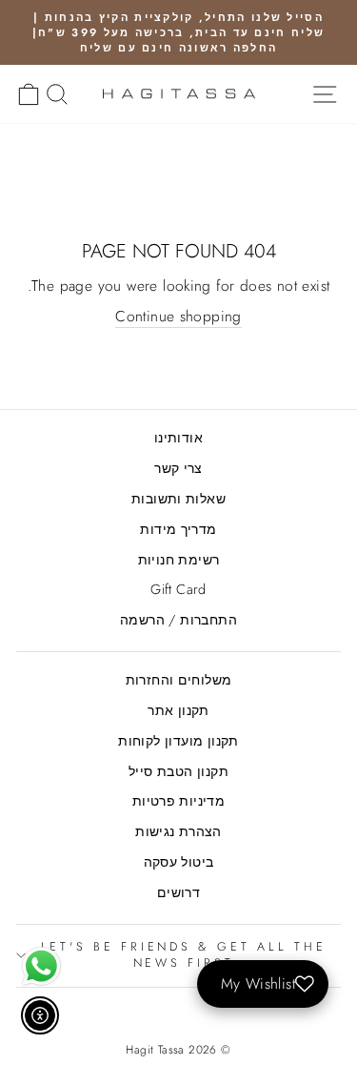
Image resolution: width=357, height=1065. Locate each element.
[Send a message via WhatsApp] (41, 966)
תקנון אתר (178, 710)
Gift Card (178, 589)
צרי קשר (178, 468)
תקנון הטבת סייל (178, 771)
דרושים (178, 892)
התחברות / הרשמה (178, 619)
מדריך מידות (178, 529)
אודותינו (178, 437)
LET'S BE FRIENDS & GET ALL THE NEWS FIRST (184, 955)
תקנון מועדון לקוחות (178, 740)
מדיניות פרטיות (178, 800)
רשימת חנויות (179, 559)
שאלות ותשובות (178, 498)
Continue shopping (178, 316)
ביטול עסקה (179, 861)
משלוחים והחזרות (179, 679)
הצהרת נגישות (178, 831)
